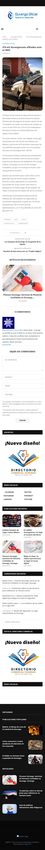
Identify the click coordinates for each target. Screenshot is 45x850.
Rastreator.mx (8, 596)
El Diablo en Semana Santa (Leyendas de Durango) (13, 757)
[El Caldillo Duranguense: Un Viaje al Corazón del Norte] (33, 520)
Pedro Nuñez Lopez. (10, 603)
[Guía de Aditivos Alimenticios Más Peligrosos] (9, 809)
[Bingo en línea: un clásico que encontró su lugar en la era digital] (33, 547)
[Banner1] (22, 657)
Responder (6, 344)
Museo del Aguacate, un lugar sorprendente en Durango (20, 612)
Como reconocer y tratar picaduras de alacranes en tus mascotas (13, 743)
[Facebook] (16, 3)
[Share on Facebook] (28, 233)
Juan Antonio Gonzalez (12, 330)
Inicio (4, 37)
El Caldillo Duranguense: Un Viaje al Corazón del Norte (33, 532)
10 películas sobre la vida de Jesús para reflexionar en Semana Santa (20, 589)
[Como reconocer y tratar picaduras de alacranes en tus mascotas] (35, 745)
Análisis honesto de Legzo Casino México (11, 531)
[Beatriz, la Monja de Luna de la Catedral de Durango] (35, 730)
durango (7, 219)
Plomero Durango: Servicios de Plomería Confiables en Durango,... (22, 296)
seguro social (9, 223)
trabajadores (23, 223)
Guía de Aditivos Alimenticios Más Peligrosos (30, 806)
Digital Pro (28, 844)
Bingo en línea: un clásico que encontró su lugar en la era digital (32, 559)
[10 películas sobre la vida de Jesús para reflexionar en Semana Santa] (9, 794)
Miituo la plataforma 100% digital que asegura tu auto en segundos (20, 597)
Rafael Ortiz (7, 581)
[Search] (42, 29)
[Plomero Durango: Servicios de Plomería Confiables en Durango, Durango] (22, 278)
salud (24, 219)
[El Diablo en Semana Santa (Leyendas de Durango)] (35, 759)
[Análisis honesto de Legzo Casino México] (11, 520)
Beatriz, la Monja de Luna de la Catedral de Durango (14, 728)
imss (16, 219)
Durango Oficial (16, 37)
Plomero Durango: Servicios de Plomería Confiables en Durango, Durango (11, 559)
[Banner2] (22, 458)
